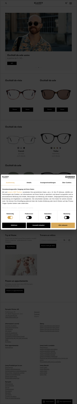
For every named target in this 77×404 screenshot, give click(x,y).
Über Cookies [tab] (66, 182)
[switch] (29, 217)
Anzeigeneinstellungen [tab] (48, 182)
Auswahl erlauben (38, 225)
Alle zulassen (63, 225)
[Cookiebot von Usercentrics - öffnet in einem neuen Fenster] (66, 177)
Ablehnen (14, 225)
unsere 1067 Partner (15, 192)
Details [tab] (29, 182)
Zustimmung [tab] (10, 182)
